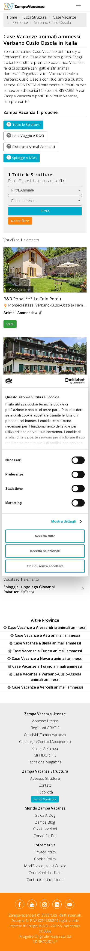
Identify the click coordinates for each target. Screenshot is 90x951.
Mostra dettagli (63, 521)
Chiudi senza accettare (45, 566)
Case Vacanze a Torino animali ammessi (47, 666)
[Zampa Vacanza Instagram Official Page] (44, 905)
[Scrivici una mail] (69, 905)
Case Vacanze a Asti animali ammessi (47, 635)
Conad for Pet (45, 835)
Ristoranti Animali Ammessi (31, 146)
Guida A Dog (45, 815)
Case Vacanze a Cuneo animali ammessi (47, 650)
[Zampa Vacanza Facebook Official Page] (19, 905)
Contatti (45, 785)
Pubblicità (45, 792)
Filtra (45, 210)
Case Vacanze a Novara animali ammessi (47, 658)
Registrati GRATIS (45, 727)
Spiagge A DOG (22, 157)
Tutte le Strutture (24, 124)
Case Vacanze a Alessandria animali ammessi (47, 627)
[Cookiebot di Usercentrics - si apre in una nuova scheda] (65, 381)
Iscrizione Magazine (45, 762)
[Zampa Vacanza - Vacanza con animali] (24, 5)
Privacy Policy (45, 852)
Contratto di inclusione (45, 879)
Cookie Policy (45, 858)
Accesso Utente (45, 720)
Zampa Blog (45, 822)
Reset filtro (20, 220)
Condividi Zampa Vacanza (45, 734)
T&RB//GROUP (45, 941)
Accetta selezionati (45, 551)
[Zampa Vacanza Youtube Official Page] (32, 905)
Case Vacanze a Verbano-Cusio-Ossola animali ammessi (47, 677)
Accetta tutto (45, 536)
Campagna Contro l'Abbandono (45, 741)
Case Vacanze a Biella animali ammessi (47, 643)
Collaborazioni (45, 828)
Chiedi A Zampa (45, 748)
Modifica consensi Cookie (45, 865)
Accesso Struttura (45, 778)
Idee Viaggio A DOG (26, 135)
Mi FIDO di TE (45, 755)
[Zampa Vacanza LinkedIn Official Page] (56, 905)
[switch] (76, 473)
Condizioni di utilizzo (45, 872)
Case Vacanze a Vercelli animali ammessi (47, 687)
